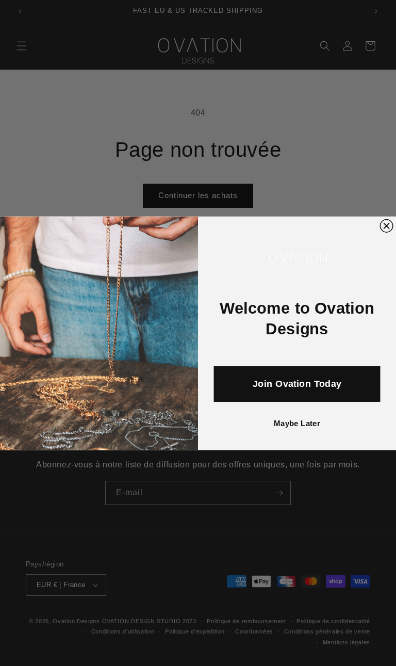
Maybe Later (297, 423)
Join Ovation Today (297, 383)
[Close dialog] (386, 225)
